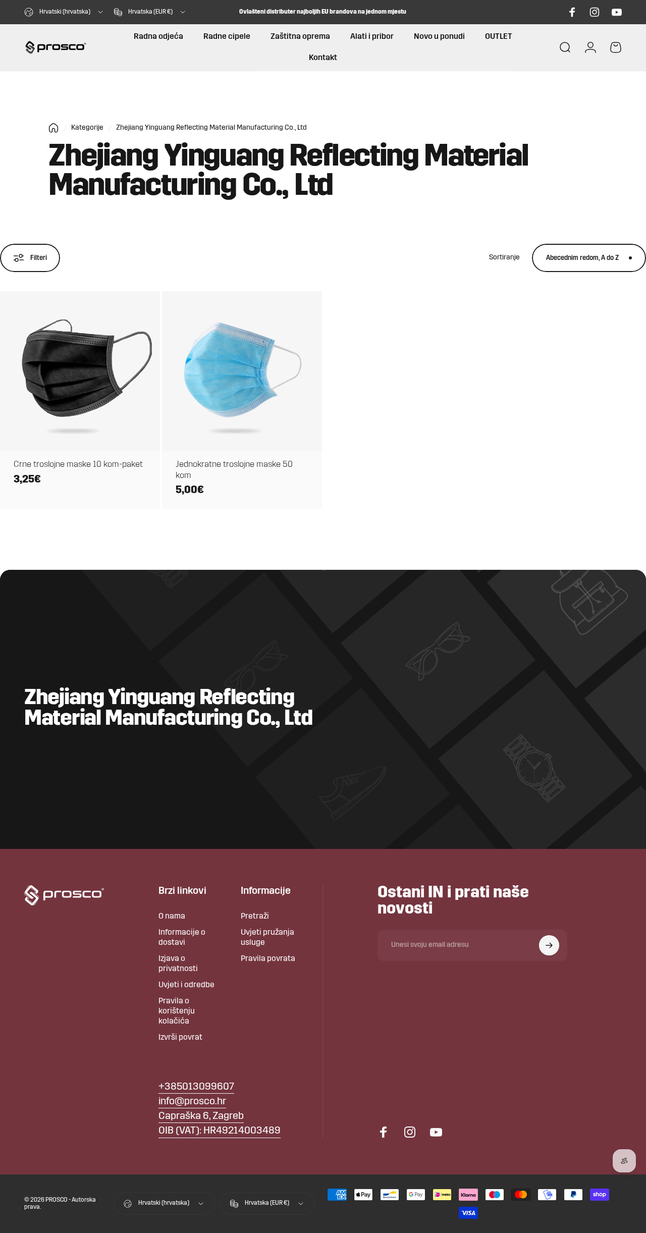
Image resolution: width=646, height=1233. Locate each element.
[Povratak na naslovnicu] (53, 128)
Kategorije (87, 128)
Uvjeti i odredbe (186, 985)
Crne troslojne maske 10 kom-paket (78, 464)
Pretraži (255, 917)
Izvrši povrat (180, 1038)
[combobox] (64, 12)
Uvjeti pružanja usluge (267, 938)
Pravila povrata (268, 959)
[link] (201, 1116)
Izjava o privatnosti (178, 964)
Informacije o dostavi (181, 938)
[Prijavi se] (549, 945)
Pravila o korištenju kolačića (176, 1011)
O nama (171, 917)
